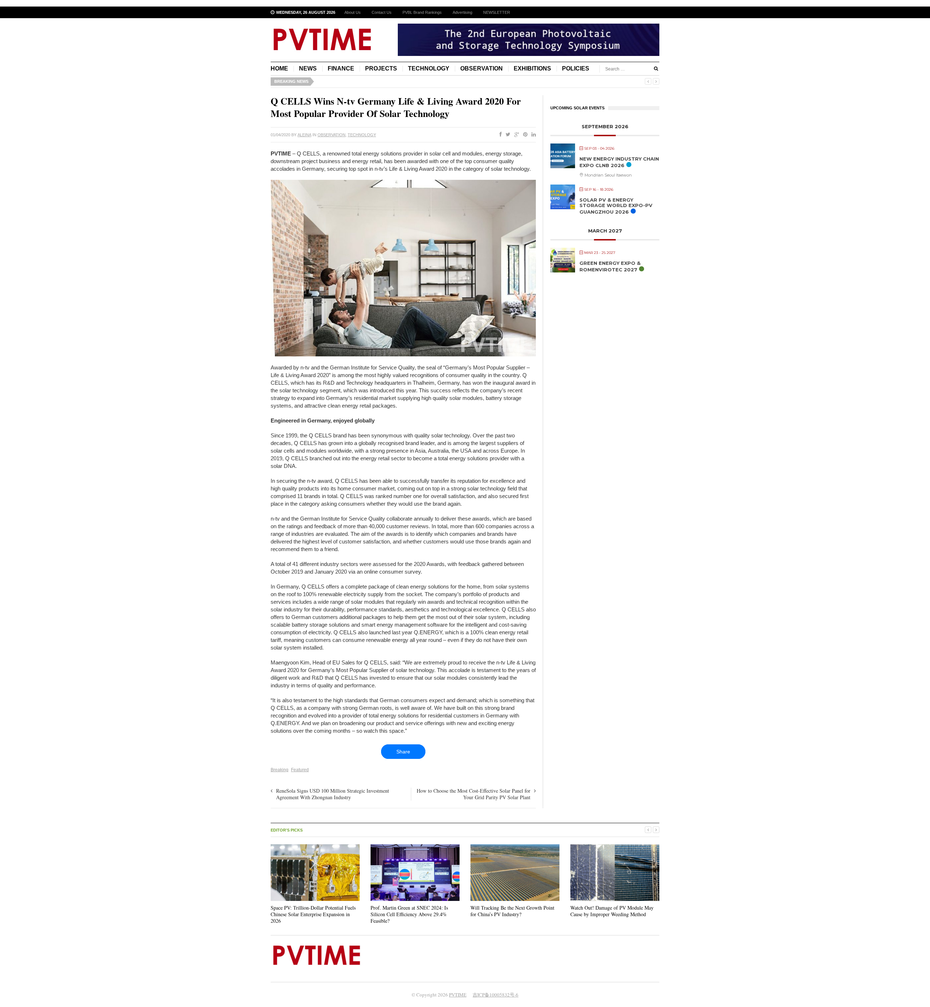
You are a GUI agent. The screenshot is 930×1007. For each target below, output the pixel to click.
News (308, 68)
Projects (381, 68)
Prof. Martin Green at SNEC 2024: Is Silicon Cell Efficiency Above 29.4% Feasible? (409, 914)
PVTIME (457, 994)
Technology (428, 68)
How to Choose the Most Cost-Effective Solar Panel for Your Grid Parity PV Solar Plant (473, 794)
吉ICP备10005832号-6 (495, 994)
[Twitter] (506, 134)
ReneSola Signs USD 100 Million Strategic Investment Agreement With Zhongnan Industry (332, 794)
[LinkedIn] (532, 134)
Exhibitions (532, 68)
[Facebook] (499, 134)
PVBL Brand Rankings (422, 12)
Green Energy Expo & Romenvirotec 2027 (609, 266)
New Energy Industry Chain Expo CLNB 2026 (619, 162)
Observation (481, 68)
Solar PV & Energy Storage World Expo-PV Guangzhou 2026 (615, 206)
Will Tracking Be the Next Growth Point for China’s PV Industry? (512, 911)
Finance (341, 68)
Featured (300, 769)
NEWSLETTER (496, 12)
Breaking (279, 769)
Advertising (462, 12)
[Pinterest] (523, 134)
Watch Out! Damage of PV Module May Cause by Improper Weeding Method (612, 911)
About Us (352, 12)
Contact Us (382, 12)
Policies (575, 68)
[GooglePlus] (515, 134)
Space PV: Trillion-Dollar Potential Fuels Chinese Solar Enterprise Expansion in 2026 (313, 914)
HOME (279, 68)
